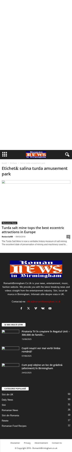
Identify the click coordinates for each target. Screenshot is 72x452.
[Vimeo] (36, 308)
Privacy (27, 443)
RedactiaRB (7, 236)
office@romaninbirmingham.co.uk (43, 301)
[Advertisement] (36, 37)
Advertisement (41, 443)
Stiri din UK (7, 394)
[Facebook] (22, 308)
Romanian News (9, 223)
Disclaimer (15, 443)
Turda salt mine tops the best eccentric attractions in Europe (33, 229)
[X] (29, 308)
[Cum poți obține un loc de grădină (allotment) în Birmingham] (10, 369)
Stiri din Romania (10, 415)
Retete (5, 420)
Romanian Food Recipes (14, 426)
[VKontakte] (43, 308)
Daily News (7, 399)
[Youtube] (50, 308)
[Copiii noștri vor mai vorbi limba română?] (10, 353)
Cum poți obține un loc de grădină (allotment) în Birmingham (42, 366)
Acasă (4, 163)
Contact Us (57, 443)
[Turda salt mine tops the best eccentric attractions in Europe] (36, 202)
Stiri (4, 405)
